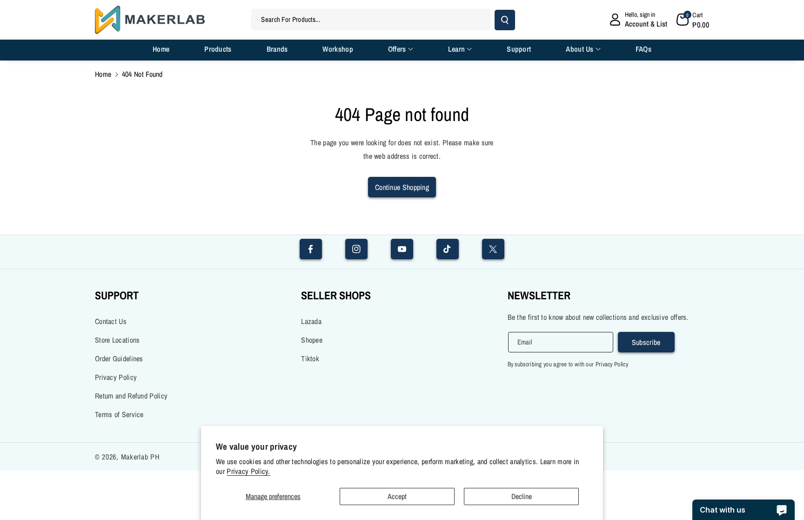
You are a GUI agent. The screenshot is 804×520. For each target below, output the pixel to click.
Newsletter (539, 295)
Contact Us (111, 321)
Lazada (311, 321)
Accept (397, 496)
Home (103, 74)
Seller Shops (336, 295)
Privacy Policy (116, 377)
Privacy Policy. (248, 471)
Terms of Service (119, 414)
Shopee (311, 340)
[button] (693, 19)
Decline (521, 496)
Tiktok (310, 358)
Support (117, 295)
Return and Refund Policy (131, 396)
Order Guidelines (119, 358)
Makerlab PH (140, 457)
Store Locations (117, 340)
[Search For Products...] (505, 20)
